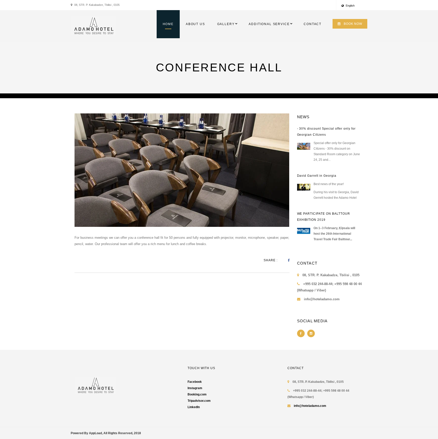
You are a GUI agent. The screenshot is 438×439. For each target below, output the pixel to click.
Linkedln (194, 407)
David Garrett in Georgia (317, 175)
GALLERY (226, 24)
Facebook (195, 382)
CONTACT (312, 24)
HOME (168, 24)
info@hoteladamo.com (310, 406)
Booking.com (197, 394)
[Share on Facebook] (288, 260)
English (350, 5)
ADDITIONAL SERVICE (269, 24)
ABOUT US (195, 24)
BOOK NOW (353, 24)
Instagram (195, 388)
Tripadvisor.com (199, 401)
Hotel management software (91, 95)
